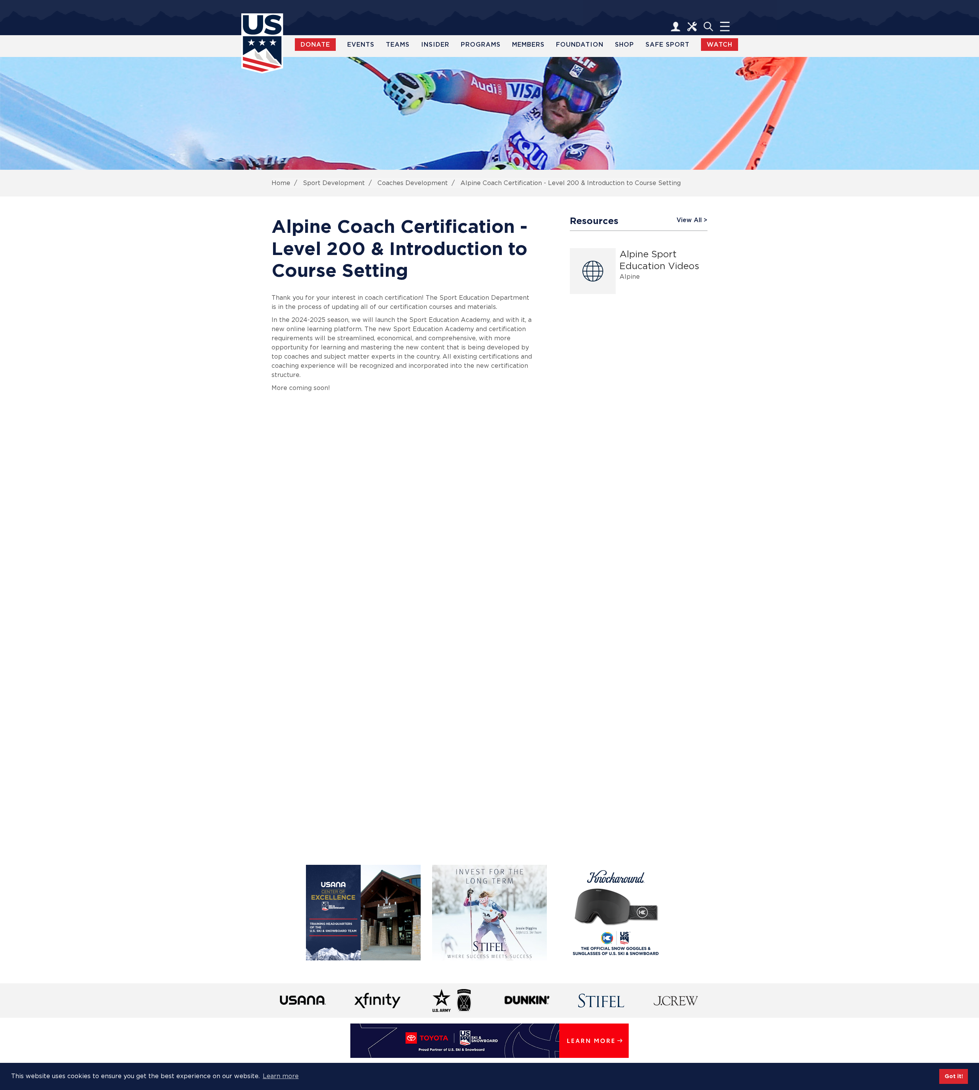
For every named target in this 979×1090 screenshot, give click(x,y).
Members (528, 44)
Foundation (579, 44)
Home (281, 183)
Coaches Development (412, 183)
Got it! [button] (954, 1076)
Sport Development (334, 183)
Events (360, 44)
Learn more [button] (281, 1076)
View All (689, 220)
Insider (435, 44)
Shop (624, 44)
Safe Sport (668, 44)
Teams (398, 44)
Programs (481, 44)
